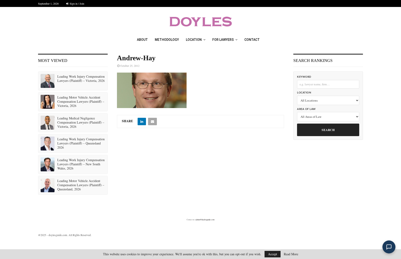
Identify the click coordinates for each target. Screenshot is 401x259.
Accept (272, 254)
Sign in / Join (76, 3)
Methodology (167, 40)
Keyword (304, 77)
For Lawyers (223, 40)
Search (328, 130)
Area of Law (306, 109)
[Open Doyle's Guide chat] (388, 246)
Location (194, 40)
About (142, 40)
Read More (291, 254)
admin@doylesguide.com (204, 219)
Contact (252, 40)
